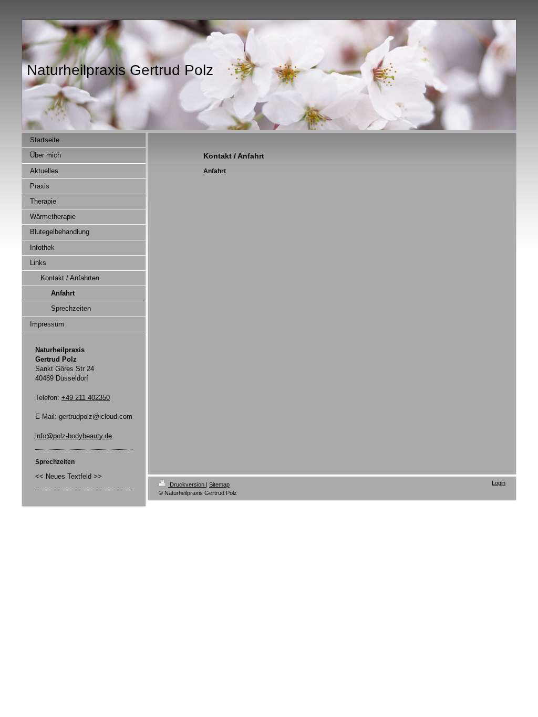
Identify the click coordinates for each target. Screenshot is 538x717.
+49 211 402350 (85, 398)
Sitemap (219, 484)
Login (498, 483)
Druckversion (187, 484)
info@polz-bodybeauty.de (73, 436)
